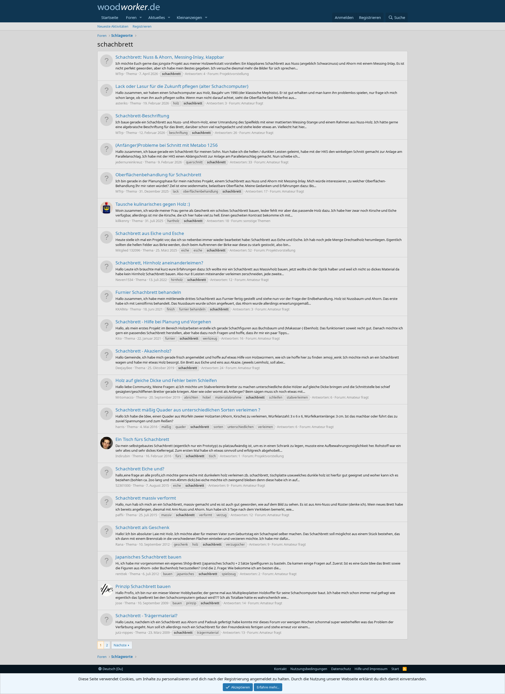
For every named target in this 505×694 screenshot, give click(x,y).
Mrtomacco (124, 397)
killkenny (122, 220)
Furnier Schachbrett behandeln (148, 292)
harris (119, 426)
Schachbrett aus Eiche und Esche (149, 233)
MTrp (119, 73)
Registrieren (142, 26)
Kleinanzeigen (189, 17)
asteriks (121, 103)
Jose (118, 603)
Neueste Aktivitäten (112, 26)
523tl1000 (122, 485)
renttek (121, 573)
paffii (119, 514)
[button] (140, 17)
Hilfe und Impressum (371, 668)
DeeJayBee (123, 367)
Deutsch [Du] (112, 668)
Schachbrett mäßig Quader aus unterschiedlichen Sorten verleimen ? (187, 410)
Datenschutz (341, 668)
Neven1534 (124, 279)
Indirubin (122, 456)
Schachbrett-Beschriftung (142, 116)
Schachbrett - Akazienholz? (143, 351)
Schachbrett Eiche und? (139, 469)
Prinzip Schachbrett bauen (143, 586)
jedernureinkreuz (128, 162)
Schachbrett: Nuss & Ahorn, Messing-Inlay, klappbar (169, 57)
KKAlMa (121, 309)
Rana (119, 544)
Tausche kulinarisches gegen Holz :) (152, 204)
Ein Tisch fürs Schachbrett (142, 439)
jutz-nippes (124, 632)
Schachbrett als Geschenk (142, 527)
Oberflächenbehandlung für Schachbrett (158, 175)
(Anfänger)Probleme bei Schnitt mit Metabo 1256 (166, 145)
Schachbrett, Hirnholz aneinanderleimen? (159, 263)
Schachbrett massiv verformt (145, 498)
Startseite (109, 17)
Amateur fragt (252, 103)
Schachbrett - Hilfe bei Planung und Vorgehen (163, 322)
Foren (131, 17)
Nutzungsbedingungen (308, 668)
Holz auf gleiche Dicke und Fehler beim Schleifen (166, 380)
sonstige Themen (256, 220)
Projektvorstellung (234, 73)
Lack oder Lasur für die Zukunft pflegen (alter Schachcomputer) (181, 86)
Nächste (120, 645)
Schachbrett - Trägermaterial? (146, 615)
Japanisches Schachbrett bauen (148, 557)
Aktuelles (156, 17)
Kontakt (280, 668)
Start (395, 668)
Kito (118, 338)
